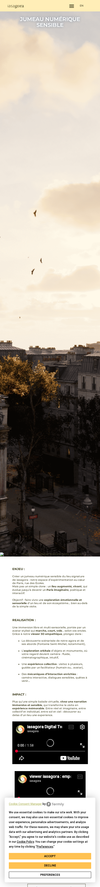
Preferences (50, 875)
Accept (50, 856)
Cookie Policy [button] (25, 841)
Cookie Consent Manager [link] (25, 804)
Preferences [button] (45, 846)
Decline (50, 865)
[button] (72, 6)
